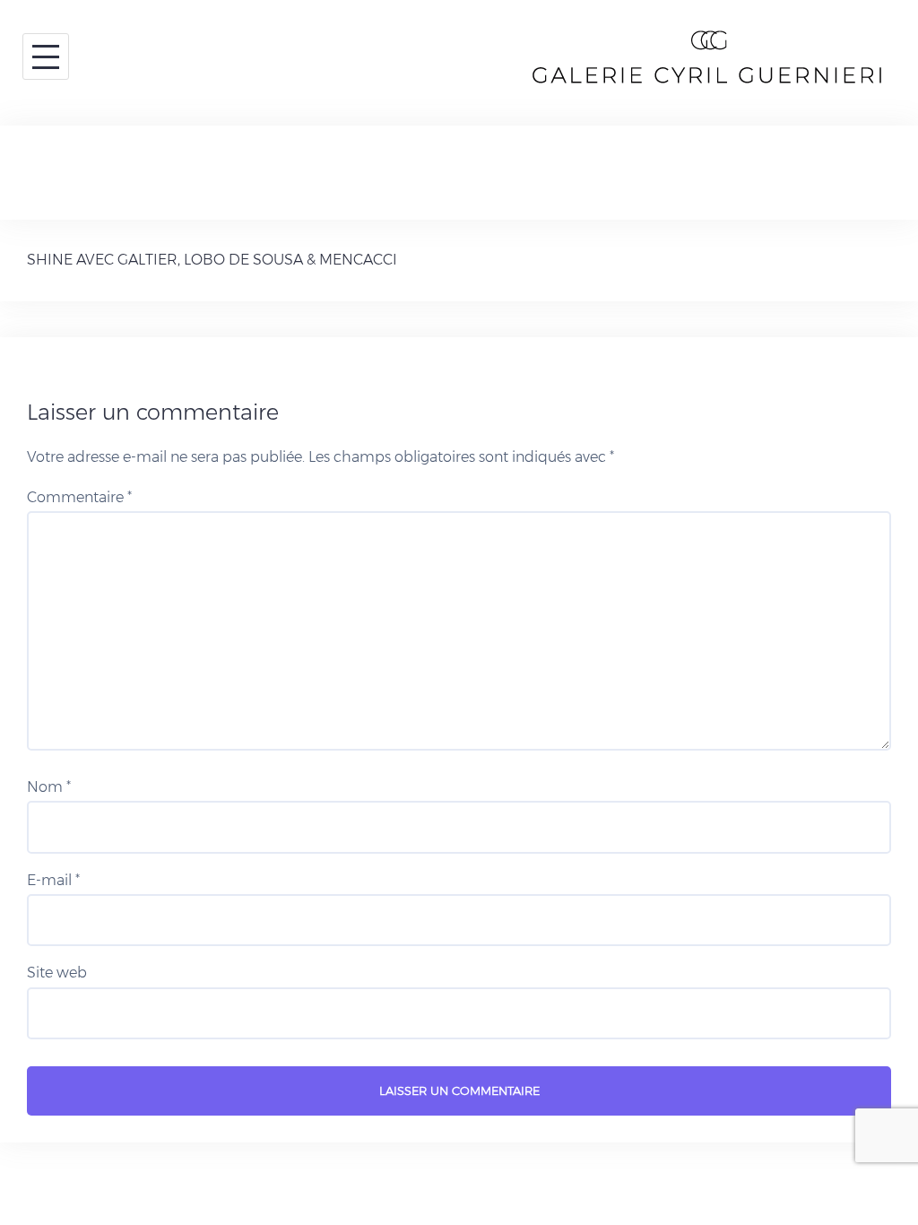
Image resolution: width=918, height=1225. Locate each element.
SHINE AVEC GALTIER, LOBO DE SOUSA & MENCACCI (212, 259)
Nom (49, 786)
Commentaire (79, 497)
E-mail (53, 880)
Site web (57, 972)
